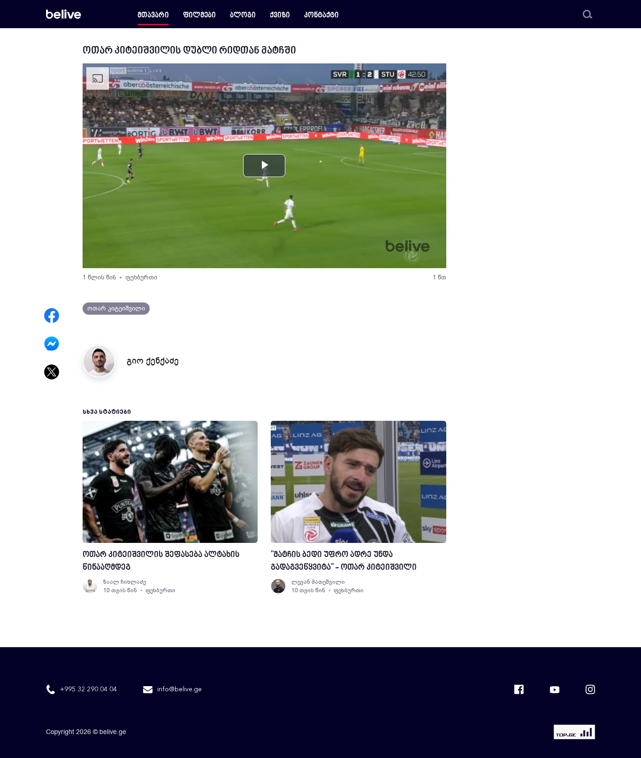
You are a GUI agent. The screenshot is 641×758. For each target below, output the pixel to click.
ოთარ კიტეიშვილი (116, 308)
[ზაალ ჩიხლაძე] (90, 586)
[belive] (63, 14)
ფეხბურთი (141, 277)
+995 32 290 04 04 (88, 689)
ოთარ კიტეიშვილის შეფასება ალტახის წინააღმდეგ (161, 561)
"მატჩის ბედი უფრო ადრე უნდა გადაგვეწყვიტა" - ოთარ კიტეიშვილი (344, 561)
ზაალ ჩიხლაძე (124, 582)
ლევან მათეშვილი (318, 582)
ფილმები (199, 16)
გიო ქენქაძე (153, 360)
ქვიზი (280, 16)
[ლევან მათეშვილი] (278, 586)
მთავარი (153, 16)
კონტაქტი (321, 16)
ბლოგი (243, 16)
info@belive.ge (179, 689)
